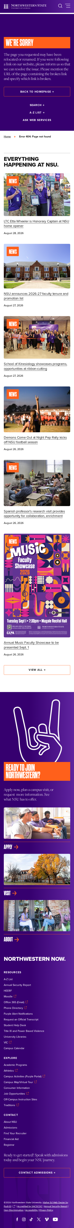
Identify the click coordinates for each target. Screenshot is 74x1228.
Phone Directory (13, 1008)
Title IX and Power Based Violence (24, 1031)
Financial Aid (11, 1139)
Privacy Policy (46, 1210)
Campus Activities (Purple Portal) (22, 1076)
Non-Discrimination (14, 1210)
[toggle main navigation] (67, 6)
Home (7, 136)
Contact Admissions (36, 1173)
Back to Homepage (35, 92)
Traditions (9, 1105)
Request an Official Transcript (21, 1019)
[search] (60, 6)
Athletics (9, 1071)
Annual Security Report (17, 985)
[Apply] (37, 828)
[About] (37, 921)
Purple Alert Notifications (18, 1014)
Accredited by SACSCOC (29, 1206)
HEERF (8, 991)
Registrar (9, 1145)
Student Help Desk (15, 1025)
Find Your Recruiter (15, 1133)
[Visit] (37, 875)
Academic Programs (15, 1065)
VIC (6, 1042)
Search (36, 105)
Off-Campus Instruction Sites (20, 1099)
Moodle (8, 996)
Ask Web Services (37, 120)
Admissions (10, 1127)
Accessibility (31, 1210)
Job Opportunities (14, 1094)
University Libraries (15, 1037)
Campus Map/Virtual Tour (18, 1082)
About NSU (10, 1122)
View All (36, 670)
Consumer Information (17, 1088)
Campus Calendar (14, 1048)
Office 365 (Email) (14, 1002)
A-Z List (36, 112)
